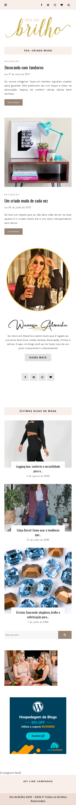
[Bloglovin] (61, 5)
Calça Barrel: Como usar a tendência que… (38, 532)
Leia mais (13, 102)
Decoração (11, 61)
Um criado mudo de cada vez (26, 200)
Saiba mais (38, 357)
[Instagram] (54, 5)
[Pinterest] (47, 5)
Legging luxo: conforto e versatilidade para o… (38, 468)
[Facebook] (40, 5)
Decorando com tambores (23, 67)
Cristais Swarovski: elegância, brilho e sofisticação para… (38, 614)
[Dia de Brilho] (38, 27)
